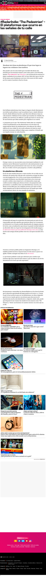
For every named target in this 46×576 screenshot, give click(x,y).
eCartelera (25, 562)
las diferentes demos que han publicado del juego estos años (20, 229)
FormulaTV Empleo (18, 562)
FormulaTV (10, 562)
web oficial (30, 253)
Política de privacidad (25, 545)
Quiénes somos (10, 545)
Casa (41, 568)
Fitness (37, 568)
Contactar (32, 546)
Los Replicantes (9, 560)
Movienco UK (39, 562)
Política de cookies (35, 545)
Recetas (28, 568)
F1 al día (27, 566)
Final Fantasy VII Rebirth (18, 0)
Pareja (21, 568)
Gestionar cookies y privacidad (17, 546)
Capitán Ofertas (17, 560)
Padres (17, 568)
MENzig (7, 566)
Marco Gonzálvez (9, 60)
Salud (25, 568)
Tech (11, 566)
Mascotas (33, 568)
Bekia (7, 568)
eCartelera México (32, 562)
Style (14, 566)
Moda (10, 568)
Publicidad (27, 546)
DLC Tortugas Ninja (28, 0)
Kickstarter (22, 74)
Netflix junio (35, 0)
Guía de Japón (11, 564)
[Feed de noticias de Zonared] (15, 541)
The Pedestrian (12, 74)
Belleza (14, 568)
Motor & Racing (21, 566)
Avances (13, 5)
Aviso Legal (17, 545)
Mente (7, 569)
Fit (16, 566)
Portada (8, 5)
